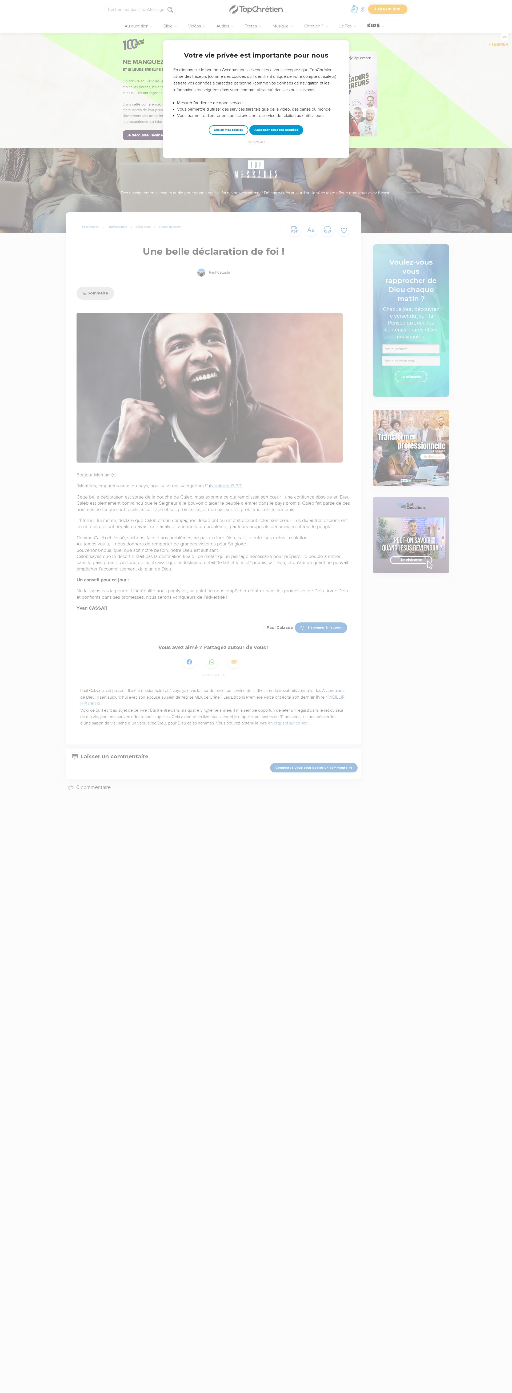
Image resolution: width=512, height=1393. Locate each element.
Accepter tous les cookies (276, 130)
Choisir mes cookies (228, 130)
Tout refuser (256, 142)
